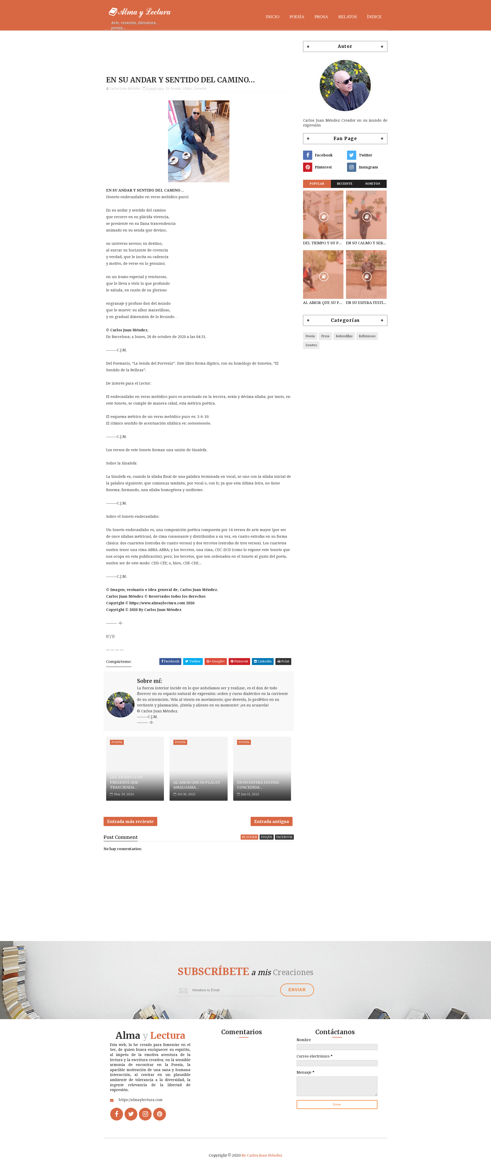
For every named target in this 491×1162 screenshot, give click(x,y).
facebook (284, 837)
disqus (266, 837)
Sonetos (200, 88)
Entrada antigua (271, 821)
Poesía (296, 16)
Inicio (272, 16)
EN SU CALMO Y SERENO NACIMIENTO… (366, 243)
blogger (249, 837)
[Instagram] (145, 1114)
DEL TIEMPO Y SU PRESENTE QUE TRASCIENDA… (126, 782)
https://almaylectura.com (141, 1100)
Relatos (347, 16)
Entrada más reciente (130, 821)
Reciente (345, 183)
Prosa (321, 16)
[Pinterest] (159, 1114)
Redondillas (344, 336)
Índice (374, 16)
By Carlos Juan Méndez (261, 1155)
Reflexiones (367, 336)
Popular (317, 183)
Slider (187, 88)
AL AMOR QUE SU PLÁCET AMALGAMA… (196, 785)
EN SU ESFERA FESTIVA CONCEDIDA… (258, 785)
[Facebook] (116, 1114)
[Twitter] (131, 1114)
